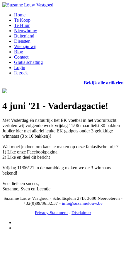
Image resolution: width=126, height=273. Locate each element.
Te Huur (22, 25)
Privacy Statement (51, 212)
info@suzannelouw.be (82, 203)
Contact (21, 56)
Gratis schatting (28, 62)
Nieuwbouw (25, 30)
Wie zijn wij (25, 46)
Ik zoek (21, 72)
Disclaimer (81, 212)
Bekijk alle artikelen (104, 82)
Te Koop (22, 20)
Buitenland (24, 35)
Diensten (22, 41)
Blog (18, 51)
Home (19, 14)
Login (19, 67)
